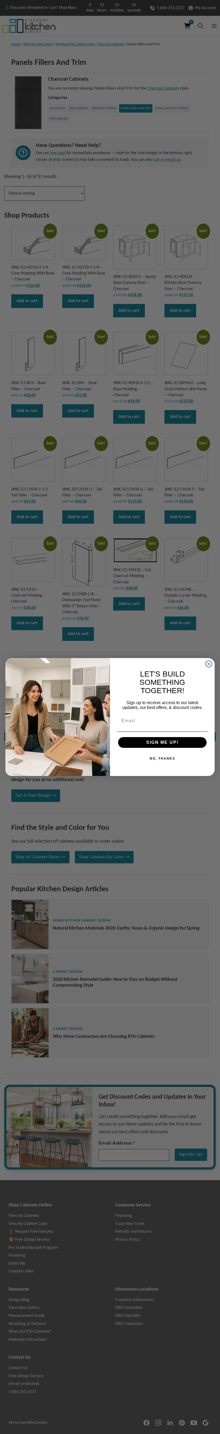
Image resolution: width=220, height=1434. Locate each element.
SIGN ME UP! (162, 742)
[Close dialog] (209, 664)
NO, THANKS (162, 758)
